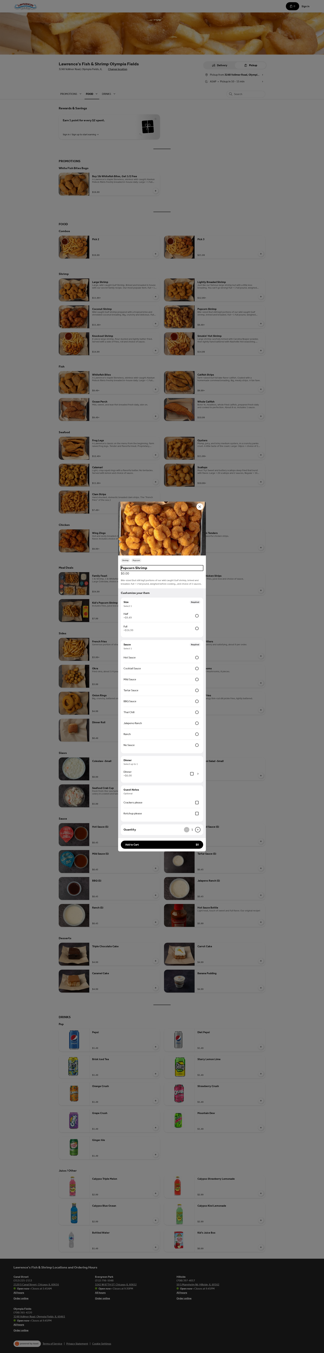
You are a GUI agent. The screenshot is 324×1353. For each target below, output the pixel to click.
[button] (162, 528)
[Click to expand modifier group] (197, 774)
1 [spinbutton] (192, 830)
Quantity (130, 829)
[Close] (199, 506)
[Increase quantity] (197, 829)
